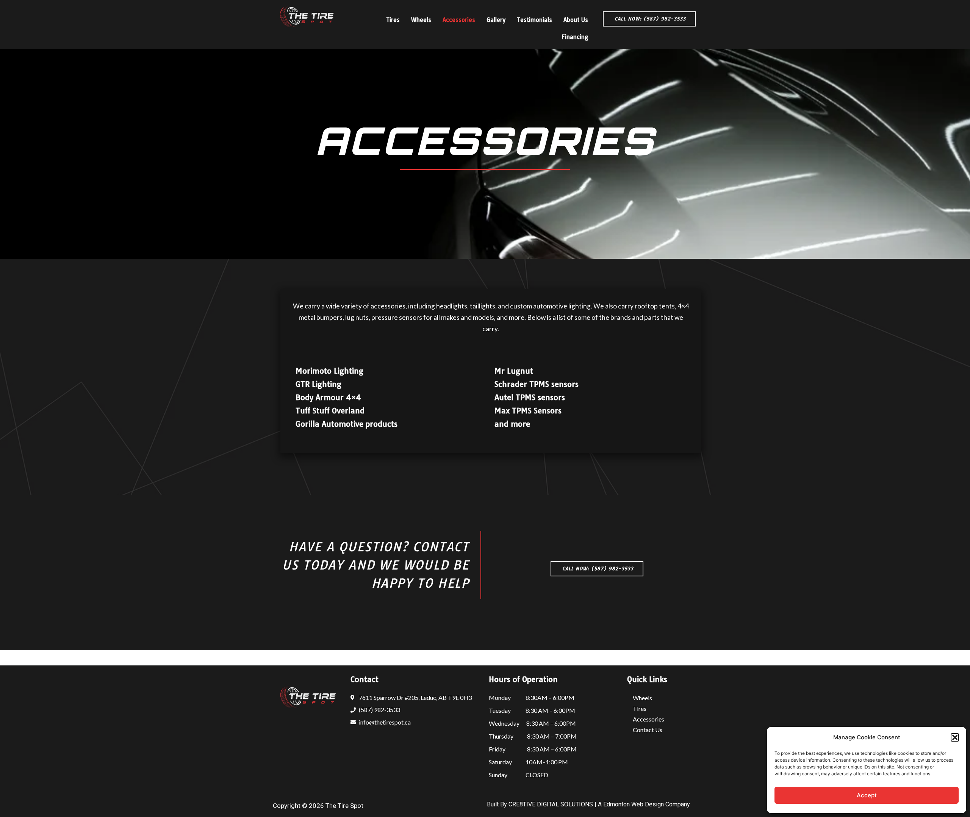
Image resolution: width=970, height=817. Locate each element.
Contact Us (647, 729)
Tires (393, 19)
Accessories (459, 19)
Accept (867, 795)
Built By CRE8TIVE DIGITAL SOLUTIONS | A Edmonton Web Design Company (588, 804)
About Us (575, 19)
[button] (955, 737)
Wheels (421, 19)
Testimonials (534, 19)
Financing (575, 37)
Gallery (496, 19)
